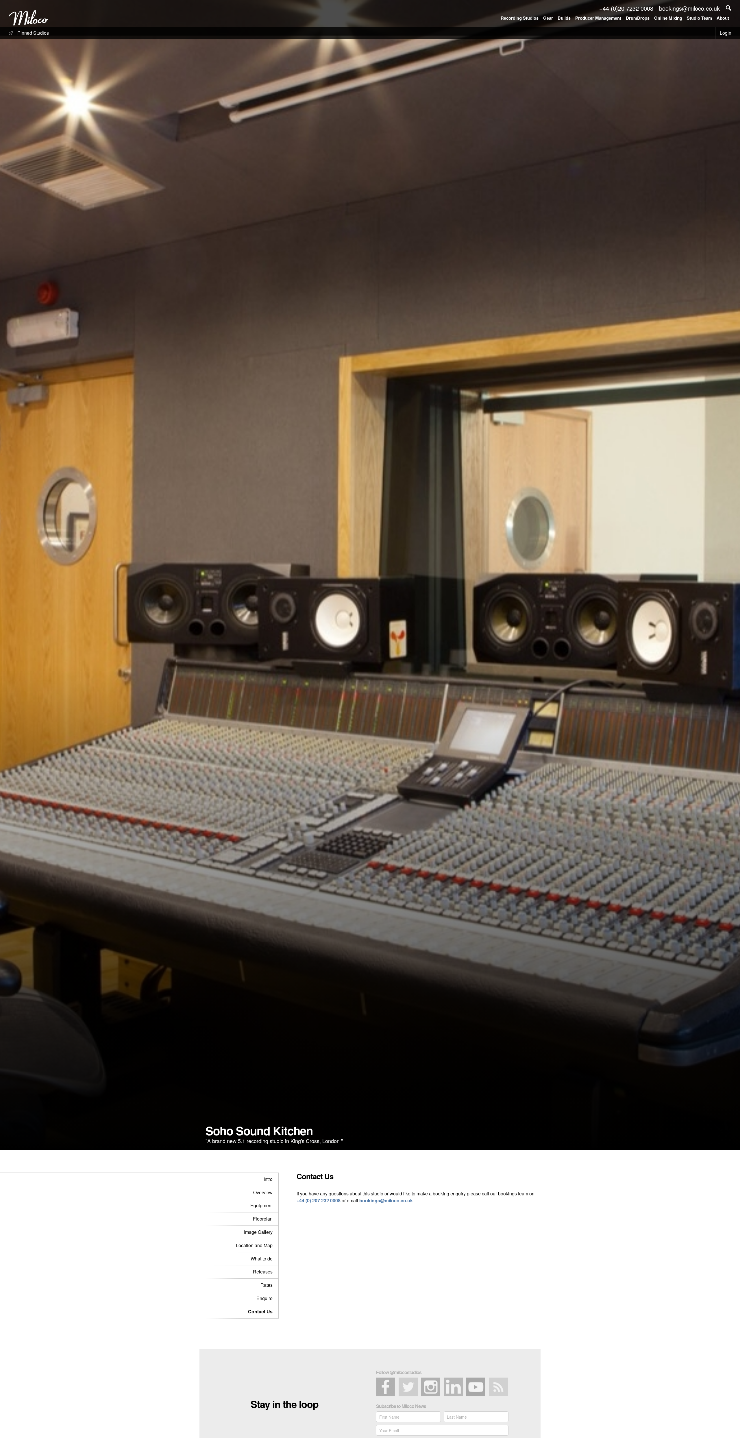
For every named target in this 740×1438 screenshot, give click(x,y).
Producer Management (598, 18)
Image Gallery (258, 1232)
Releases (263, 1271)
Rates (266, 1285)
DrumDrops (638, 18)
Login (725, 32)
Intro (268, 1179)
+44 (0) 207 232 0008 (319, 1200)
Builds (564, 18)
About (723, 18)
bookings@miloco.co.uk (386, 1200)
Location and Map (254, 1245)
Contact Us (260, 1311)
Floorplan (263, 1218)
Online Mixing (668, 18)
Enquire (264, 1298)
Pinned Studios (32, 32)
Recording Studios (520, 18)
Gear (548, 18)
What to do (262, 1258)
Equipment (261, 1205)
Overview (263, 1192)
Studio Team (699, 18)
